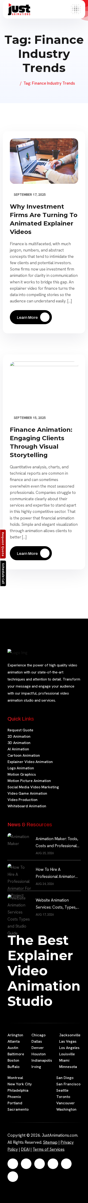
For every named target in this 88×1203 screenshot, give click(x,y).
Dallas (36, 1041)
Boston (13, 1060)
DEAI (25, 1149)
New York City (20, 1084)
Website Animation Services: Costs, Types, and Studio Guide (56, 904)
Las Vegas (68, 1041)
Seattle (62, 1090)
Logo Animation (21, 768)
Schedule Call (3, 573)
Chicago (38, 1035)
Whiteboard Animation (27, 806)
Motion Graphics (22, 774)
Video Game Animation (27, 793)
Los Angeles (69, 1047)
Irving (36, 1066)
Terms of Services (49, 1149)
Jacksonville (69, 1035)
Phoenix (14, 1096)
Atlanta (14, 1041)
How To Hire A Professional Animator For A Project (55, 873)
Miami (64, 1060)
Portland (15, 1103)
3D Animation (19, 742)
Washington (66, 1109)
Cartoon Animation (24, 755)
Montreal (15, 1077)
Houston (38, 1054)
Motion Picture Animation (29, 780)
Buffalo (13, 1066)
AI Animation (18, 749)
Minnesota (68, 1066)
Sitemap (50, 1142)
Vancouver (65, 1103)
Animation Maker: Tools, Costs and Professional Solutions (57, 842)
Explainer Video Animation (30, 761)
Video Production (23, 799)
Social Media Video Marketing (33, 787)
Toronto (63, 1096)
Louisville (67, 1054)
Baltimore (16, 1054)
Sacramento (18, 1109)
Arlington (15, 1035)
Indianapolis (41, 1060)
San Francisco (68, 1084)
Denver (37, 1047)
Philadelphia (18, 1090)
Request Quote (20, 730)
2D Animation (19, 736)
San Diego (64, 1077)
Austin (13, 1047)
